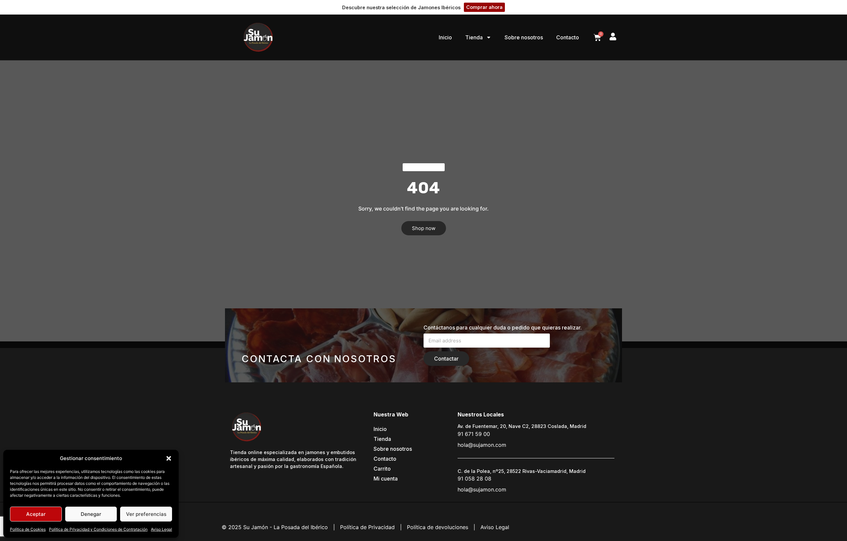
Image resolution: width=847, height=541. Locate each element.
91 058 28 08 (474, 478)
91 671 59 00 (474, 434)
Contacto (567, 37)
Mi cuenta (386, 478)
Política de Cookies (28, 529)
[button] (168, 458)
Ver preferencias (146, 514)
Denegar (91, 514)
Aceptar (36, 514)
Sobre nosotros (524, 37)
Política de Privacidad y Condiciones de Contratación (98, 529)
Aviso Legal (161, 529)
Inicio (445, 37)
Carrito (382, 468)
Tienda (474, 37)
